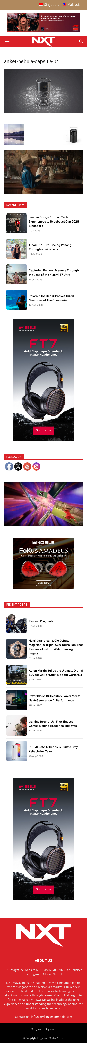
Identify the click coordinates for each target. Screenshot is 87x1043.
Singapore (50, 1029)
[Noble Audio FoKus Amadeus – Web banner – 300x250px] (43, 587)
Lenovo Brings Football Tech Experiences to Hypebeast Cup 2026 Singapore (54, 221)
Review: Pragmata (41, 621)
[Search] (81, 41)
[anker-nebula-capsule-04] (43, 111)
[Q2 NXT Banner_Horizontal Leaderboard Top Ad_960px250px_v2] (43, 31)
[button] (6, 41)
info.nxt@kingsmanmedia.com (51, 1017)
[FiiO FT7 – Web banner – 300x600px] (43, 440)
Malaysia (36, 1029)
